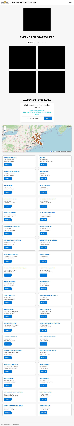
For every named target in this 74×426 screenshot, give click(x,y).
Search (48, 118)
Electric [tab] (30, 42)
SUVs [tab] (37, 42)
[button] (32, 137)
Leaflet (53, 151)
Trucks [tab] (44, 42)
